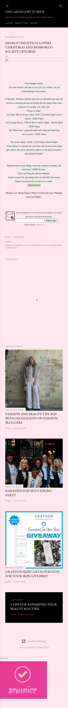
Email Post (18, 237)
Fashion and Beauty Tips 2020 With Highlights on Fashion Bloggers (31, 418)
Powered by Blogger (36, 641)
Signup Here (34, 185)
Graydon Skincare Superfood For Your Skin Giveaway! (32, 574)
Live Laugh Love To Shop (25, 12)
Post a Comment (26, 614)
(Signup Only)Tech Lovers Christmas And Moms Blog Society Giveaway (33, 246)
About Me (21, 23)
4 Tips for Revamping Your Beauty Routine (33, 606)
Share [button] (8, 237)
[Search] (61, 5)
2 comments (19, 581)
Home (9, 23)
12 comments (19, 428)
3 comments (19, 500)
